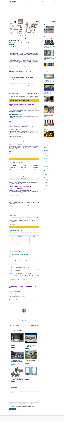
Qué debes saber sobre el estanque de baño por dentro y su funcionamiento (30, 345)
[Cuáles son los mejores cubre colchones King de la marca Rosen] (49, 76)
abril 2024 (45, 163)
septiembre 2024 (46, 155)
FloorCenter (14, 1)
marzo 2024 (45, 164)
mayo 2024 (45, 161)
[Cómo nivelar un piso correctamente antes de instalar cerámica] (49, 29)
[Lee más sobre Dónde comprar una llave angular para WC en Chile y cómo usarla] (17, 371)
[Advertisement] (32, 10)
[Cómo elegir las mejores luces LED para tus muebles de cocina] (49, 134)
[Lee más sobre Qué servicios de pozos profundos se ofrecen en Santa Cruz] (17, 354)
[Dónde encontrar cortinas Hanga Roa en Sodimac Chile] (49, 122)
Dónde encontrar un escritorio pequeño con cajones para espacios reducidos (49, 58)
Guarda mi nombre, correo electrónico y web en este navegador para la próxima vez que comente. (22, 406)
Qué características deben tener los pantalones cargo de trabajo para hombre (49, 115)
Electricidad (45, 176)
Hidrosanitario (11, 44)
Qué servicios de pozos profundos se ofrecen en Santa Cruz (17, 361)
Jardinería (45, 182)
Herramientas (46, 179)
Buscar (53, 21)
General (45, 177)
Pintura (45, 188)
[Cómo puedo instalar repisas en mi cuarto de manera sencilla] (49, 99)
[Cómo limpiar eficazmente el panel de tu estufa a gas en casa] (49, 41)
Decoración (45, 174)
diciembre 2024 (46, 150)
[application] (35, 1)
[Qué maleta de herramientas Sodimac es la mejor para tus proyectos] (49, 65)
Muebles (45, 185)
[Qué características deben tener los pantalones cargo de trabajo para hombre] (49, 109)
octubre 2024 (46, 153)
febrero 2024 (46, 166)
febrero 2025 (46, 147)
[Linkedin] (15, 46)
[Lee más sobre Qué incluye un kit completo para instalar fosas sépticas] (31, 354)
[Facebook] (9, 46)
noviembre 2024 (46, 152)
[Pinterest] (13, 46)
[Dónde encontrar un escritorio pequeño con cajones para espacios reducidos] (49, 53)
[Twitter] (11, 46)
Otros (45, 187)
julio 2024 (45, 158)
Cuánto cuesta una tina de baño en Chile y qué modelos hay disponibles (17, 344)
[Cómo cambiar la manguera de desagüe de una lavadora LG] (49, 88)
